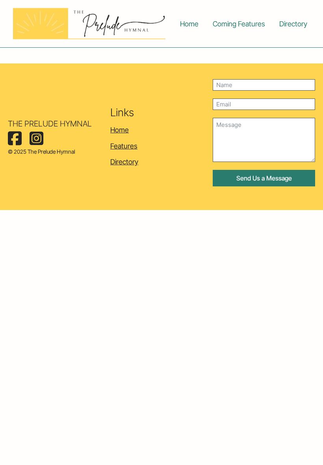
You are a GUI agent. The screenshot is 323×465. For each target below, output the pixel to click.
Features (123, 146)
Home (189, 24)
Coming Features (239, 24)
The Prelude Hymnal (50, 123)
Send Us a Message (264, 178)
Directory (293, 24)
